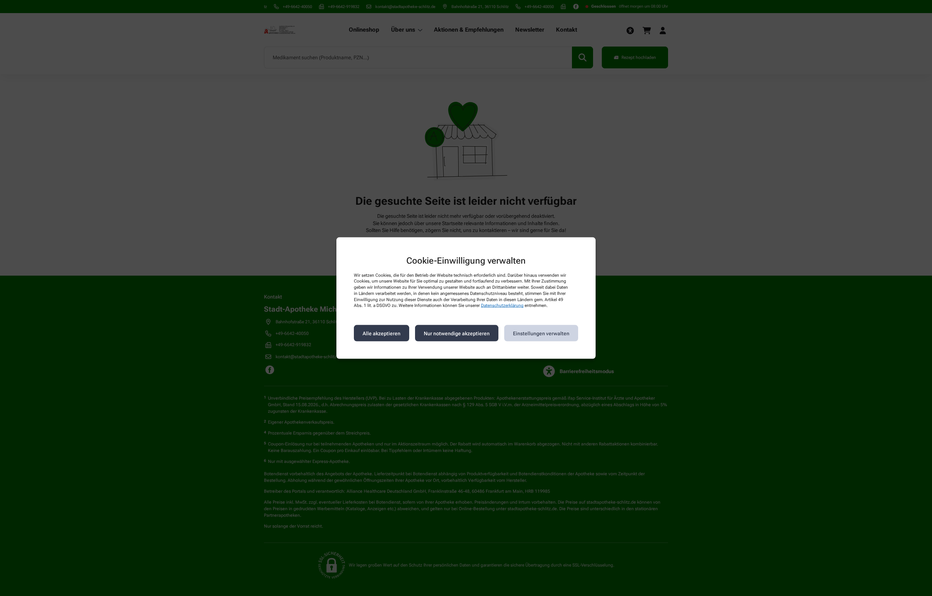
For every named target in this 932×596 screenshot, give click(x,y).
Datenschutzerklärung (502, 305)
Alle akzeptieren (381, 333)
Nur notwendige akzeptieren (457, 333)
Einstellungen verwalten (541, 333)
